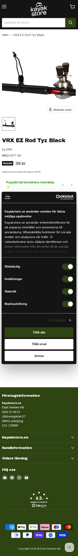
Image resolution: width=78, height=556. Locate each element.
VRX (9, 149)
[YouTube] (26, 477)
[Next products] (71, 185)
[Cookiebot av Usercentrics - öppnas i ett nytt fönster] (56, 197)
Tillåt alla (39, 332)
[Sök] (70, 22)
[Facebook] (12, 477)
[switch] (67, 279)
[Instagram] (19, 477)
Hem (5, 35)
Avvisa (39, 356)
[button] (39, 499)
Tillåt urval (39, 344)
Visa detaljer (57, 320)
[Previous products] (62, 185)
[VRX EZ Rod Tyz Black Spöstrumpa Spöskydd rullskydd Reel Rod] (8, 124)
